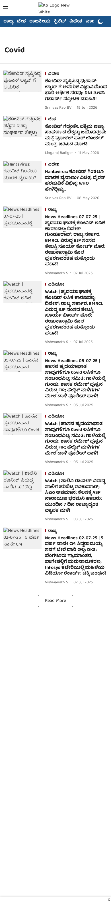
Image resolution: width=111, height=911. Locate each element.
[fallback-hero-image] (24, 91)
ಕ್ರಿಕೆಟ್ (60, 22)
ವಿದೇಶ (75, 22)
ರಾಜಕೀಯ (39, 22)
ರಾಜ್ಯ (8, 22)
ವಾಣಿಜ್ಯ (93, 22)
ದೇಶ (21, 22)
